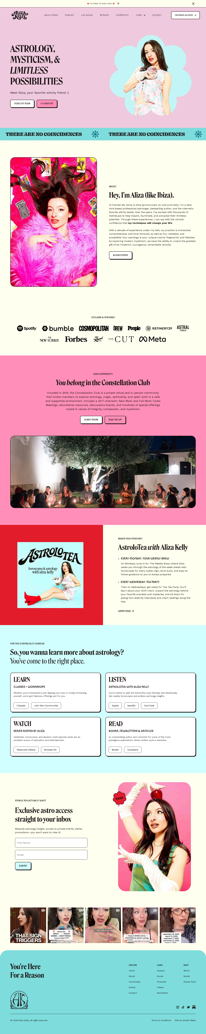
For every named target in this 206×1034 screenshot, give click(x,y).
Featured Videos (26, 749)
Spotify (131, 705)
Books (115, 749)
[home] (19, 15)
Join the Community (46, 705)
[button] (140, 15)
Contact (133, 993)
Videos (160, 987)
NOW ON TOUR (22, 103)
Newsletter (162, 993)
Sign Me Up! (115, 419)
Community (134, 982)
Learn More (91, 419)
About (132, 976)
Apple (115, 705)
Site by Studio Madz (185, 1020)
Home (132, 970)
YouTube (149, 705)
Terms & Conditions (161, 1020)
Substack (132, 749)
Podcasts (161, 982)
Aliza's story (120, 255)
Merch (187, 970)
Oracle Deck (190, 982)
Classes (21, 705)
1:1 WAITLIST (47, 103)
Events (132, 987)
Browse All (50, 749)
